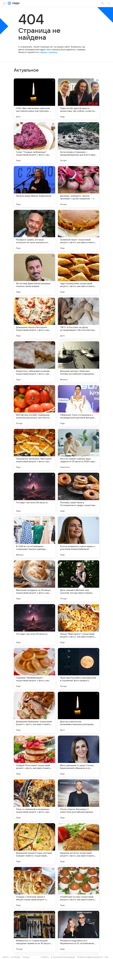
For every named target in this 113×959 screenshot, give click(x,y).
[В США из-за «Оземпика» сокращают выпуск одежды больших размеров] (34, 537)
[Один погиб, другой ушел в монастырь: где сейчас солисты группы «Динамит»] (78, 99)
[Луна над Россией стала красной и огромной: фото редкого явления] (78, 668)
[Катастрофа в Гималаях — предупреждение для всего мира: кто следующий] (78, 142)
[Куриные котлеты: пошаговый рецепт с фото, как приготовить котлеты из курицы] (78, 843)
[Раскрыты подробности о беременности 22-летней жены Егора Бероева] (78, 931)
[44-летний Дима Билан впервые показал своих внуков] (34, 274)
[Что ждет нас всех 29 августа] (34, 624)
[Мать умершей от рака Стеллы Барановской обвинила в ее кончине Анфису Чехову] (78, 756)
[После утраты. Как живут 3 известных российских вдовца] (78, 799)
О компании (15, 957)
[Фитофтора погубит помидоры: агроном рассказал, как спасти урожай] (34, 405)
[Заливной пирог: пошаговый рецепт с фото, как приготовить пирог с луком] (78, 230)
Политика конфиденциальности (90, 957)
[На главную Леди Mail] (15, 3)
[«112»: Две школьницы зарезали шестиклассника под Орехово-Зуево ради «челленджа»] (34, 99)
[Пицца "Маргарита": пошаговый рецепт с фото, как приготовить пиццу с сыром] (78, 624)
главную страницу (48, 52)
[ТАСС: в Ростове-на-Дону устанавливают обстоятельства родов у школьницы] (78, 318)
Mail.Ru (6, 957)
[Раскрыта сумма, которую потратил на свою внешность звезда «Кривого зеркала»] (34, 230)
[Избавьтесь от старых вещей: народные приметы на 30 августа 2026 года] (34, 931)
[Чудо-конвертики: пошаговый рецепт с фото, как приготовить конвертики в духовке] (78, 274)
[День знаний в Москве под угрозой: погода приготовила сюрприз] (78, 580)
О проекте (45, 957)
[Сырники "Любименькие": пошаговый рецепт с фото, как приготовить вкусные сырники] (34, 668)
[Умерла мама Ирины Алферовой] (34, 186)
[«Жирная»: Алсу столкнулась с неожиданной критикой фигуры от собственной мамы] (78, 405)
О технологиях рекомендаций (63, 957)
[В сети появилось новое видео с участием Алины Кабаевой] (78, 537)
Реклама (25, 957)
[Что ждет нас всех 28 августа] (34, 493)
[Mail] (9, 3)
